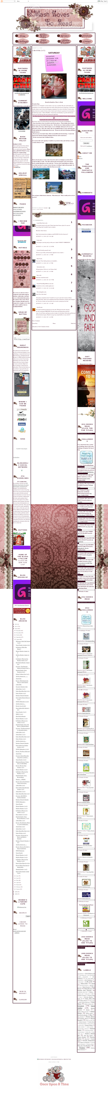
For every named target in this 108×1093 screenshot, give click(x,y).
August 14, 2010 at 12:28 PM (45, 246)
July (17, 876)
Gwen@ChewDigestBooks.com (44, 283)
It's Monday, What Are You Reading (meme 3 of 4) (22, 659)
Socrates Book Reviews (87, 472)
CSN (92, 993)
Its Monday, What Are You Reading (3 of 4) (22, 860)
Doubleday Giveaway (82, 995)
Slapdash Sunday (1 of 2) (21, 869)
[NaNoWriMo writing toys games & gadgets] (86, 467)
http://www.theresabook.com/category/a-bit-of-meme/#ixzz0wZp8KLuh (54, 121)
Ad (78, 983)
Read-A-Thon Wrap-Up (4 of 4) (23, 863)
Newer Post (34, 323)
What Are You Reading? (84, 1045)
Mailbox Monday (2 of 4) (22, 857)
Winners (82, 1047)
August (18, 639)
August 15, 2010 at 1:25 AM (44, 303)
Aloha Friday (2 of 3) (20, 791)
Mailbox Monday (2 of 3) (22, 808)
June (17, 878)
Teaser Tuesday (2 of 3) (21, 712)
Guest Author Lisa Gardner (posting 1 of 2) (22, 746)
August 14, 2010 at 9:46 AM (44, 236)
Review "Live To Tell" (21, 706)
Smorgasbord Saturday (89, 1030)
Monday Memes (90, 1016)
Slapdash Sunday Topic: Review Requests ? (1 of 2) (22, 817)
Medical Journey (89, 1013)
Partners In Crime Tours (90, 1020)
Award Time (18, 678)
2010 (16, 628)
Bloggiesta (79, 987)
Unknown (80, 158)
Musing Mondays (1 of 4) (22, 855)
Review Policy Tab (91, 1023)
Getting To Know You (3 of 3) (22, 674)
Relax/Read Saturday (83, 1023)
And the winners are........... (22, 676)
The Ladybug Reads (84, 514)
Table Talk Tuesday (88, 1035)
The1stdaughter (40, 292)
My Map (80, 817)
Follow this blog (86, 231)
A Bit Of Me (18, 684)
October (18, 635)
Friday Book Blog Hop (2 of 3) (23, 691)
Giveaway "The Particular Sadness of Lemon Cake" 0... (23, 667)
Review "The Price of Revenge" (23, 751)
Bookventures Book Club (82, 992)
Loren (38, 240)
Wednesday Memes (90, 1044)
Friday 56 (80, 998)
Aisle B (38, 307)
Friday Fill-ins (83, 1000)
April (17, 882)
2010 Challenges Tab (90, 973)
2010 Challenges (81, 973)
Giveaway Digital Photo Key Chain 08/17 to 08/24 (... (22, 756)
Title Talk (87, 1038)
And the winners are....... (21, 844)
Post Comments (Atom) (44, 326)
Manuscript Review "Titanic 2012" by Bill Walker (22, 762)
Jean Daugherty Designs (23, 605)
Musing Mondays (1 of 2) (22, 718)
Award (93, 983)
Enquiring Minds (91, 995)
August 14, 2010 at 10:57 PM (45, 280)
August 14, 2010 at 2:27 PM (44, 263)
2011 (16, 626)
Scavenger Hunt (80, 1028)
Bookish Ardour (86, 478)
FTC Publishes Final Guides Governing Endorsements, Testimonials (21, 484)
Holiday (88, 1010)
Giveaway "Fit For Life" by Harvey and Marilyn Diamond (22, 837)
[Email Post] (49, 207)
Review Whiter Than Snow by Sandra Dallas (23, 866)
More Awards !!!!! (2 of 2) (21, 814)
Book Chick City (86, 713)
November (18, 632)
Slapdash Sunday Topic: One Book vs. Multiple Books (22, 725)
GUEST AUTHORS (17, 209)
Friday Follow (92, 1000)
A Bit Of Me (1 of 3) (20, 820)
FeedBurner (89, 146)
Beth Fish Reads (90, 744)
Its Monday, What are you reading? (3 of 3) (22, 811)
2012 (16, 624)
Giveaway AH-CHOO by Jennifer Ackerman (21, 796)
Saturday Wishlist (90, 1026)
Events (80, 997)
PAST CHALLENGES (18, 213)
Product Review (91, 1021)
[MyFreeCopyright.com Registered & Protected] (54, 1059)
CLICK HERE (21, 131)
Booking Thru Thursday (85, 990)
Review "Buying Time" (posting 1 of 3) (21, 766)
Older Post (73, 323)
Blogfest (91, 985)
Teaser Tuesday (19, 804)
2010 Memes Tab (83, 975)
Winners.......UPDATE (20, 779)
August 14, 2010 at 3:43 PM (44, 271)
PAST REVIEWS (17, 215)
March (17, 884)
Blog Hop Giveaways (84, 985)
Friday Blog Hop (90, 998)
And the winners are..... (21, 741)
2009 (16, 892)
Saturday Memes (89, 1025)
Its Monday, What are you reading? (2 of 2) (22, 721)
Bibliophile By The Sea (83, 548)
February (18, 887)
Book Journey (81, 535)
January (18, 889)
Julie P (38, 258)
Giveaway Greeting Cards (22, 686)
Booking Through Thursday (22, 695)
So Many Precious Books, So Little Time (85, 562)
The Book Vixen (86, 886)
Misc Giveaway (81, 1016)
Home (54, 323)
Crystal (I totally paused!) (42, 250)
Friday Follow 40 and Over (84, 1002)
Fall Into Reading (88, 997)
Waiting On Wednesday (85, 1042)
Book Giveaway (86, 987)
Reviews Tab (81, 1025)
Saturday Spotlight (81, 1026)
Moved (14, 929)
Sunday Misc (88, 1032)
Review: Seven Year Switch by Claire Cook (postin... (23, 782)
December (18, 630)
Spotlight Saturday (81, 1032)
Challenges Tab (80, 993)
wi (94, 1045)
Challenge (91, 992)
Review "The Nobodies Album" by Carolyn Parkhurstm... (23, 823)
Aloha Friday (84, 983)
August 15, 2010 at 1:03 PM (44, 317)
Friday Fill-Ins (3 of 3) (21, 693)
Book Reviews (88, 988)
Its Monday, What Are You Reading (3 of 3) (22, 772)
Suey (38, 275)
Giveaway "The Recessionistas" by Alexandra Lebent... (23, 729)
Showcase (87, 1028)
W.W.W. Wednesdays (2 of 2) (22, 701)
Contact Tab (87, 993)
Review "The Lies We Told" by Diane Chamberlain (23, 847)
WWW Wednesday (20, 850)
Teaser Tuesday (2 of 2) (21, 759)
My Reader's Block (90, 641)
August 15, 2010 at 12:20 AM (45, 288)
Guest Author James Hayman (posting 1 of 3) (22, 788)
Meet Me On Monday (21, 716)
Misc (91, 1015)
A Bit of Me (40, 209)
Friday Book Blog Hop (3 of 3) (23, 793)
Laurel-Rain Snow (41, 223)
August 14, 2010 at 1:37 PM (44, 254)
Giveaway (81, 1006)
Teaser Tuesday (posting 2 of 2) (23, 645)
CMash (79, 156)
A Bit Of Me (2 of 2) (20, 732)
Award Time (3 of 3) (20, 826)
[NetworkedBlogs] (86, 229)
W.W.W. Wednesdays (20, 802)
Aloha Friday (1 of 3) (20, 689)
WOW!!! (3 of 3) (19, 714)
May (17, 880)
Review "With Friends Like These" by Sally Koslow (22, 681)
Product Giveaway (82, 1021)
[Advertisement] (20, 961)
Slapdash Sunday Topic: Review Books (21, 776)
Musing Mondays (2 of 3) (22, 769)
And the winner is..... (20, 704)
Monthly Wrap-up (84, 1018)
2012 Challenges (88, 980)
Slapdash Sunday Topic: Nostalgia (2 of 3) (21, 671)
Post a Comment (36, 321)
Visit (16, 457)
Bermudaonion (90, 928)
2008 (16, 894)
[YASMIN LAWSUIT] (54, 1091)
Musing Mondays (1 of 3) (22, 806)
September (18, 637)
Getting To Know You (88, 1004)
